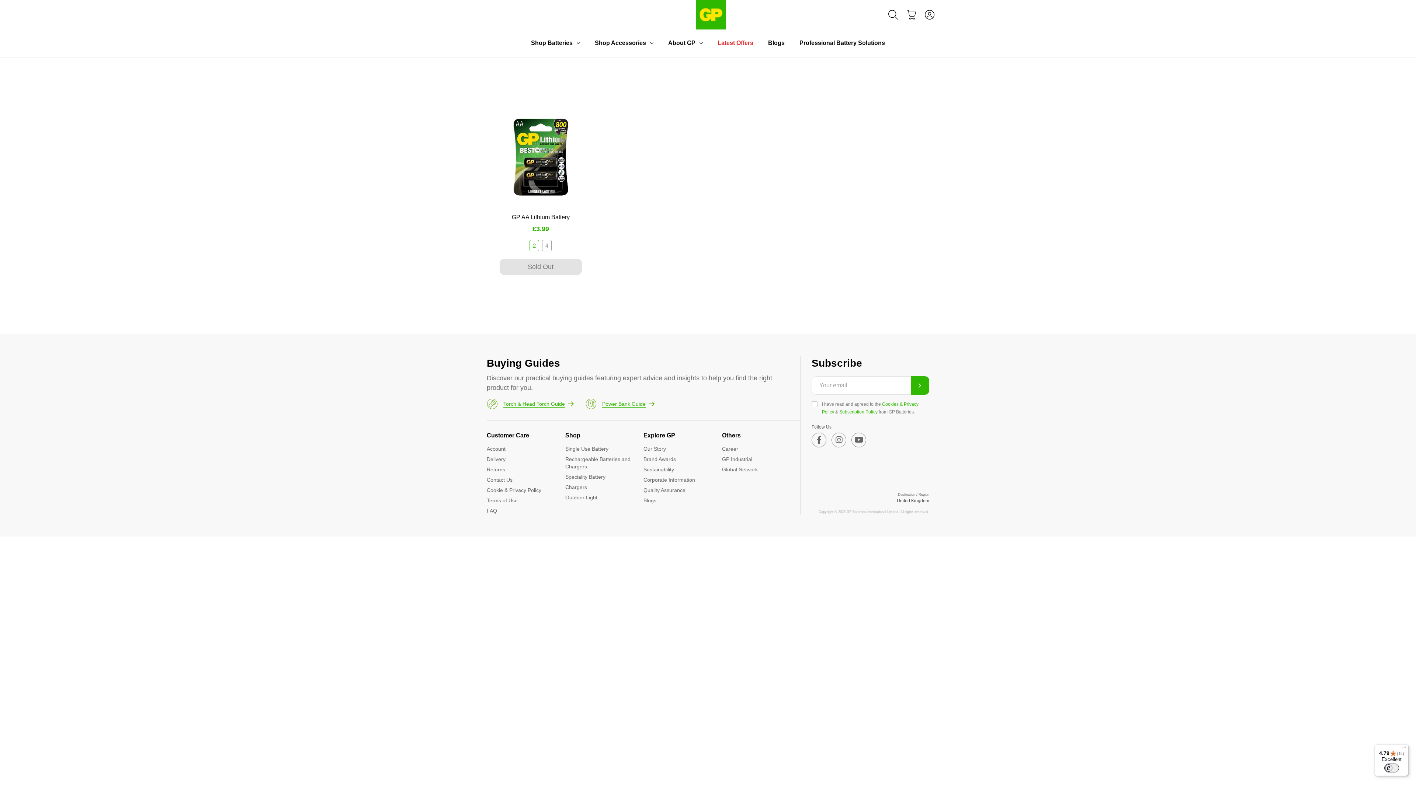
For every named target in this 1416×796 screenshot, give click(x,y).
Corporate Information (669, 480)
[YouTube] (858, 440)
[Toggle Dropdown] (578, 43)
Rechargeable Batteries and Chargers (598, 462)
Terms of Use (502, 500)
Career (730, 449)
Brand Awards (659, 459)
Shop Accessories (620, 43)
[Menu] (1404, 748)
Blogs (776, 43)
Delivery (496, 459)
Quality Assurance (664, 490)
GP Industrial (737, 459)
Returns (496, 469)
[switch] (1391, 768)
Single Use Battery (586, 449)
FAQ (492, 511)
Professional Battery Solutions (842, 43)
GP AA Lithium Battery (541, 217)
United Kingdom (913, 500)
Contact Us (500, 480)
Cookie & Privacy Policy (514, 490)
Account (496, 449)
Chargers (576, 487)
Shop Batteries (552, 43)
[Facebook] (819, 440)
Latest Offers (735, 43)
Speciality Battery (585, 477)
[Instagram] (839, 440)
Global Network (740, 469)
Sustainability (658, 469)
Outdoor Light (581, 497)
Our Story (654, 449)
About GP (681, 43)
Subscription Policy (858, 412)
